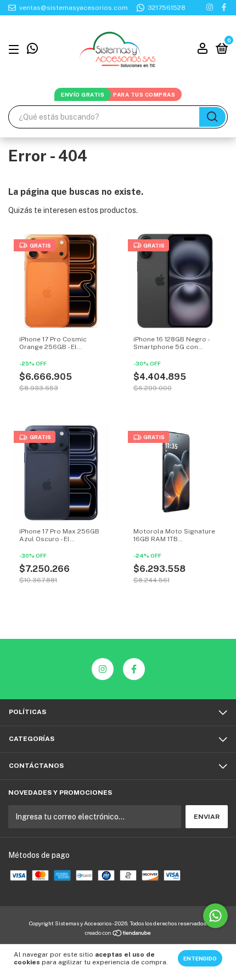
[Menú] (15, 50)
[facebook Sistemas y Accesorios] (224, 7)
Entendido (200, 958)
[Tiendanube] (118, 934)
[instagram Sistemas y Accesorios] (209, 7)
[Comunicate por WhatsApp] (32, 50)
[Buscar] (212, 117)
